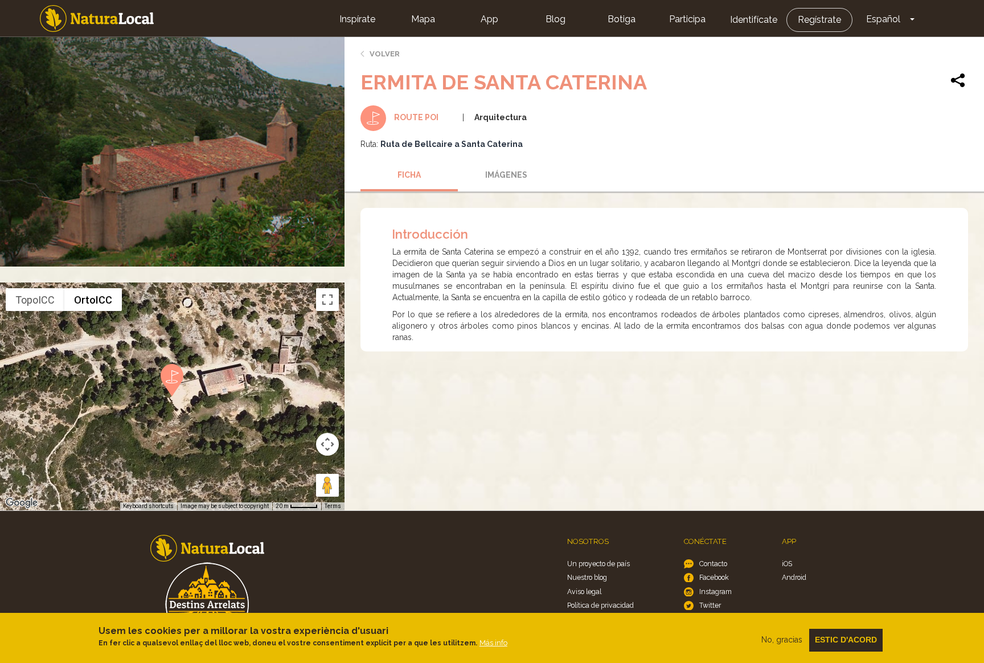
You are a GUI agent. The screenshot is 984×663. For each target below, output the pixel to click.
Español (883, 19)
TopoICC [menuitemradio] (35, 300)
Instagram (715, 591)
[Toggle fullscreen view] (327, 299)
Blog (555, 19)
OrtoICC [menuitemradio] (93, 300)
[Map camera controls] (327, 444)
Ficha (409, 174)
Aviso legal (584, 591)
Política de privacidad (600, 605)
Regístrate (819, 19)
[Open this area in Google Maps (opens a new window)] (21, 503)
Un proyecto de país (598, 563)
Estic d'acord (846, 639)
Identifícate (753, 19)
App (489, 19)
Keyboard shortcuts (148, 506)
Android (794, 577)
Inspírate (357, 19)
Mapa (423, 19)
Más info (493, 643)
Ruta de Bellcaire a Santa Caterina (451, 144)
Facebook (714, 577)
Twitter (710, 605)
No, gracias (781, 639)
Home (97, 18)
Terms (333, 506)
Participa (687, 19)
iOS (787, 563)
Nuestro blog (587, 577)
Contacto (713, 563)
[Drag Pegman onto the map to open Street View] (327, 485)
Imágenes (506, 174)
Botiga (622, 19)
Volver (385, 54)
